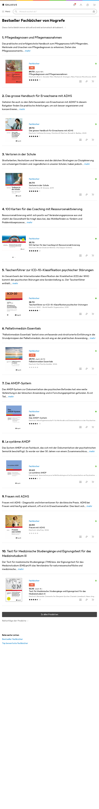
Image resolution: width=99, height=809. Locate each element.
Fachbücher (34, 63)
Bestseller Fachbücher (12, 639)
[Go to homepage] (9, 4)
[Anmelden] (81, 4)
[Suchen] (16, 11)
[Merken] (87, 81)
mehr (28, 50)
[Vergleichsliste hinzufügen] (80, 81)
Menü (7, 11)
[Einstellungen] (74, 5)
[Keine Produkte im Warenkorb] (94, 5)
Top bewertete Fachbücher (15, 643)
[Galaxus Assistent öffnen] (88, 5)
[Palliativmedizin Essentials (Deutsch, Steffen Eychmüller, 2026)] (49, 359)
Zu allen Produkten (49, 614)
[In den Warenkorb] (93, 81)
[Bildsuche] (94, 11)
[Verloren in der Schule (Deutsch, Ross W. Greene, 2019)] (49, 185)
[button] (65, 27)
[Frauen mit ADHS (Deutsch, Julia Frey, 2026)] (49, 527)
